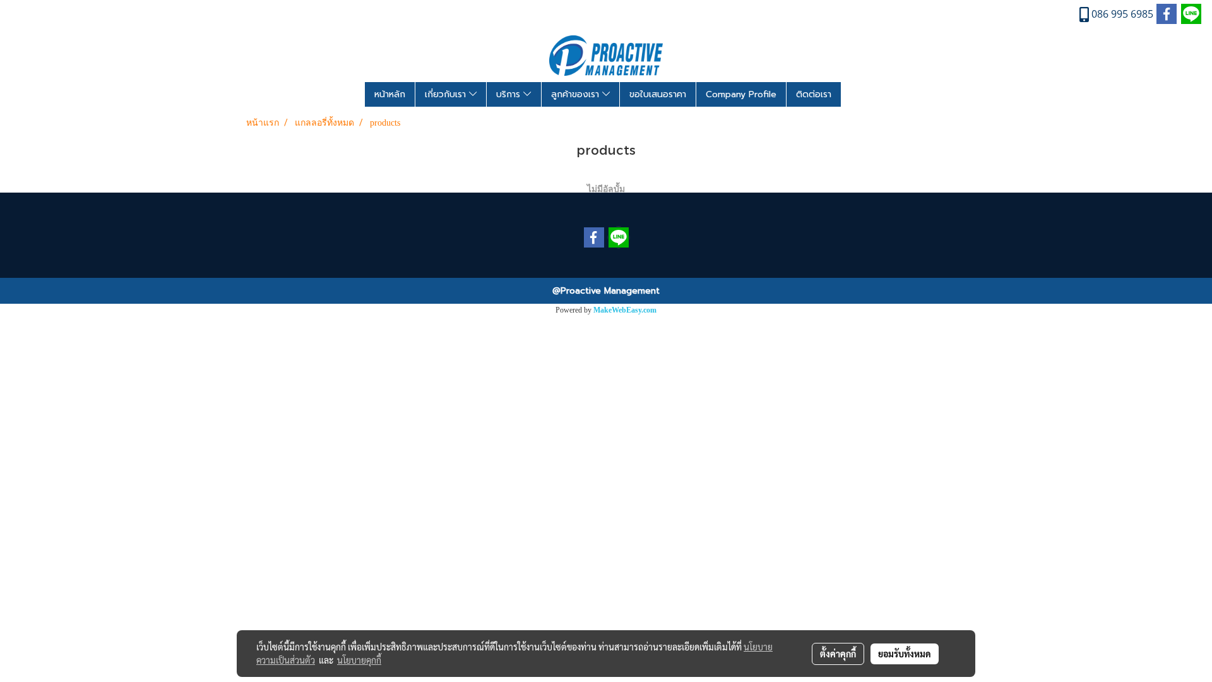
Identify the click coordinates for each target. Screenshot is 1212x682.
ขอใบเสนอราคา (657, 94)
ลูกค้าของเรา (576, 94)
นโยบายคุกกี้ (359, 660)
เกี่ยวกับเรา (447, 94)
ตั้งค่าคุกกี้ (838, 653)
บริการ (509, 94)
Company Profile (741, 94)
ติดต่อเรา (813, 94)
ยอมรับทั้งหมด (904, 653)
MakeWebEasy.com (624, 310)
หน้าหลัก (389, 94)
